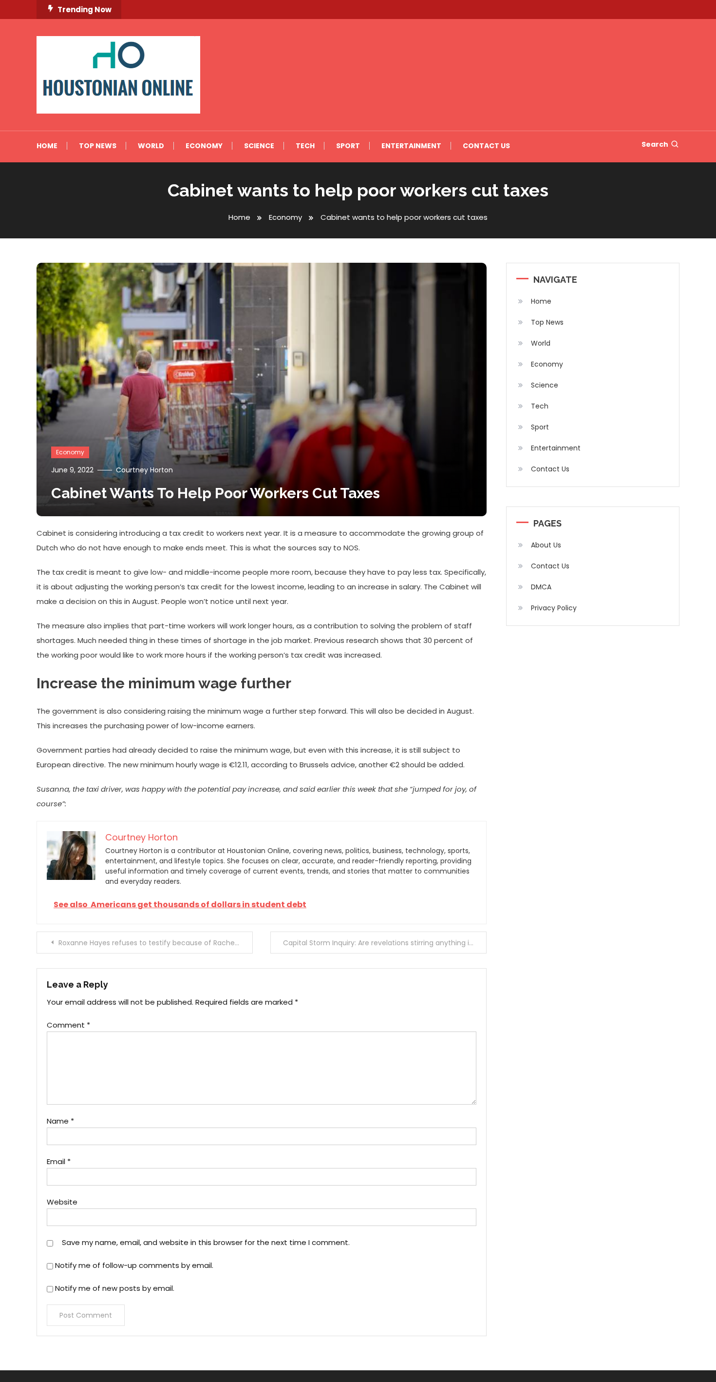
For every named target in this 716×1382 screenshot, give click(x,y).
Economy (204, 146)
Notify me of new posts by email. (114, 1288)
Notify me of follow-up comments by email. (134, 1265)
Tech (305, 146)
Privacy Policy (554, 608)
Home (47, 146)
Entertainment (411, 146)
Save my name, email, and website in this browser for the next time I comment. (206, 1242)
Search (654, 144)
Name (60, 1121)
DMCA (541, 587)
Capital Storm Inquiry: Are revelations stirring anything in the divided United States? (385, 943)
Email (59, 1161)
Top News (97, 146)
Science (259, 146)
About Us (546, 545)
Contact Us (486, 146)
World (151, 146)
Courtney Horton (144, 470)
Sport (348, 146)
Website (62, 1202)
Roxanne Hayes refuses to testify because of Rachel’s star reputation (155, 943)
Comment (68, 1025)
